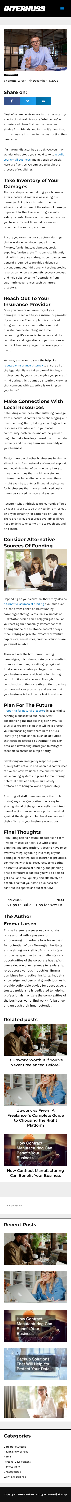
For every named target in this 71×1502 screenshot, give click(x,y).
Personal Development (17, 1461)
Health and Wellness (16, 1451)
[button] (12, 101)
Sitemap (62, 1494)
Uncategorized (12, 1471)
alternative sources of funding (24, 604)
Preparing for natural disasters (24, 710)
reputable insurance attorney (23, 365)
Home (7, 1456)
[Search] (62, 1205)
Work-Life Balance (15, 1476)
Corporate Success (15, 1446)
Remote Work (12, 1466)
